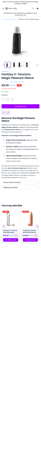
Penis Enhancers (10, 19)
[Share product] (8, 113)
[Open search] (33, 8)
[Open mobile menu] (3, 8)
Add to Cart (22, 106)
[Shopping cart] (37, 8)
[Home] (11, 8)
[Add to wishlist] (3, 113)
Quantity (5, 95)
